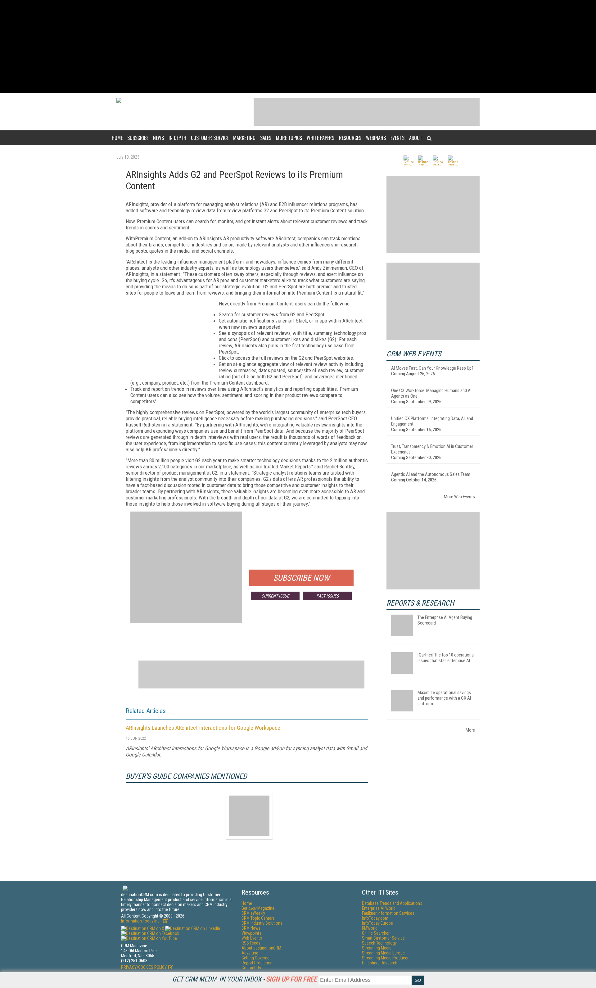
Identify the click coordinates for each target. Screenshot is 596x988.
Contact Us (251, 967)
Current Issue (275, 595)
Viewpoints (251, 933)
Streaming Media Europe (383, 952)
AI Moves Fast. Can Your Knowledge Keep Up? (432, 368)
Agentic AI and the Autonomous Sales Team (430, 474)
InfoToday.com (375, 918)
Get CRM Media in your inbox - (244, 979)
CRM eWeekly (253, 913)
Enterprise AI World (378, 908)
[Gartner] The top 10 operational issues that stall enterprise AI (446, 657)
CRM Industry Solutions (262, 923)
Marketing (244, 138)
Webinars (376, 138)
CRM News (251, 928)
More (470, 730)
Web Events (252, 938)
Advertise (250, 952)
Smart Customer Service (383, 938)
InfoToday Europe (377, 923)
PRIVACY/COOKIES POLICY (144, 967)
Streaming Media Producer (385, 957)
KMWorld (369, 928)
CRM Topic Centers (258, 918)
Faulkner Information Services (388, 913)
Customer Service (209, 138)
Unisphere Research (379, 962)
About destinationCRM (261, 947)
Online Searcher (376, 933)
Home (117, 138)
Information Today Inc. (141, 920)
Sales (265, 138)
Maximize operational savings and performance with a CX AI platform (444, 698)
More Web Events (459, 496)
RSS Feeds (251, 943)
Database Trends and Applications (392, 903)
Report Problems (256, 962)
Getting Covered (255, 957)
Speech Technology (379, 943)
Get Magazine (258, 908)
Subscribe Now (301, 578)
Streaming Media (376, 947)
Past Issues (327, 595)
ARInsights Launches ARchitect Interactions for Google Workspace (203, 727)
